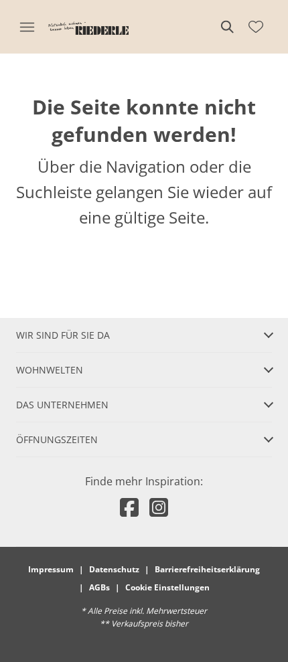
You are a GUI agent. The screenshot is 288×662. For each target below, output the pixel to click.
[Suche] (226, 26)
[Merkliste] (256, 26)
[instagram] (158, 507)
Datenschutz (114, 569)
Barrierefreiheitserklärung (207, 569)
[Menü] (27, 26)
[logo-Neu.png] (88, 27)
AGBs (99, 587)
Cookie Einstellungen (167, 587)
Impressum (51, 569)
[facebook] (129, 507)
